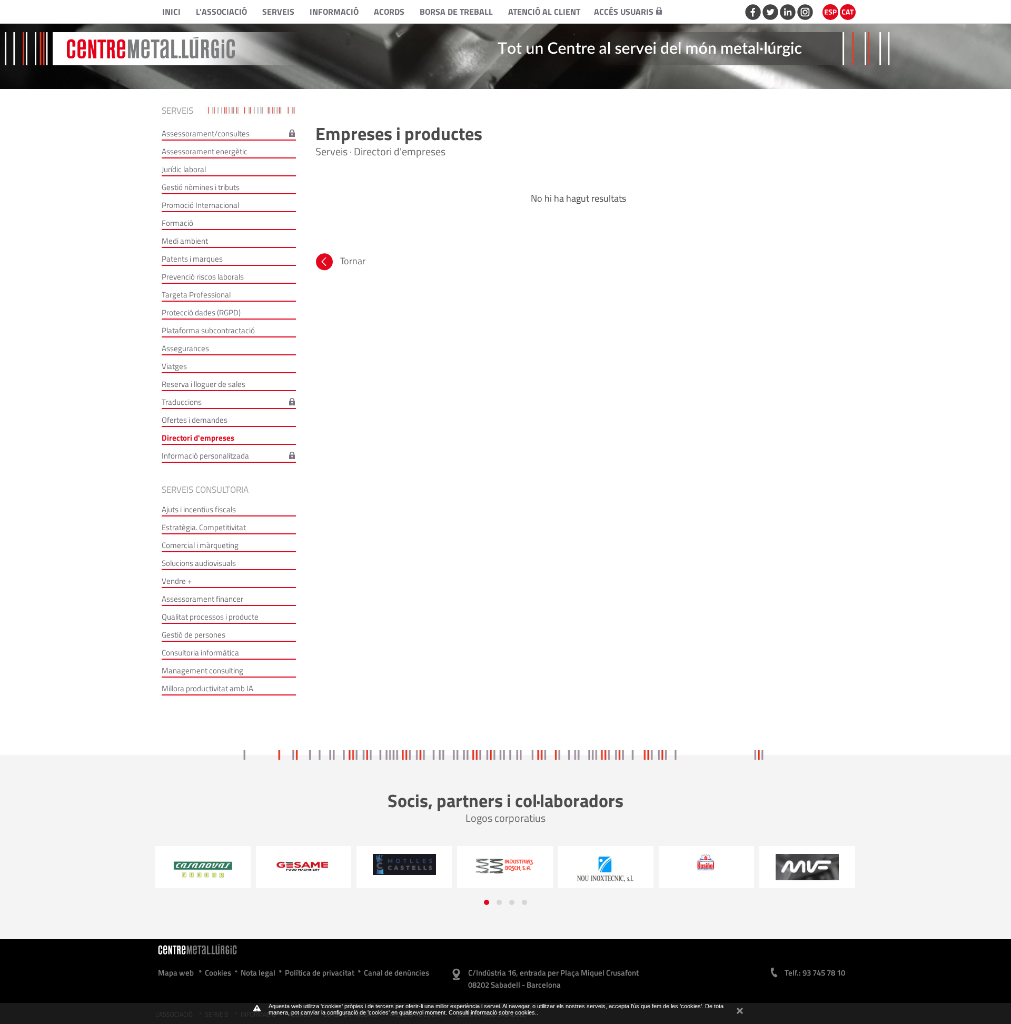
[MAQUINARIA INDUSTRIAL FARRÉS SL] (706, 867)
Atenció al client (544, 11)
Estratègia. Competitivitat (204, 527)
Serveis (278, 11)
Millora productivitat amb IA (207, 688)
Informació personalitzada (205, 456)
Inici (171, 11)
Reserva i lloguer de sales (203, 384)
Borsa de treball (456, 11)
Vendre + (177, 581)
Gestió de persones (193, 635)
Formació (177, 223)
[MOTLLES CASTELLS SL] (303, 864)
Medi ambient (185, 241)
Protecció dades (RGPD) (201, 312)
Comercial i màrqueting (200, 545)
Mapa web (176, 973)
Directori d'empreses (198, 438)
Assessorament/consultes (206, 133)
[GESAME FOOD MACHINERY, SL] (203, 866)
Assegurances (185, 348)
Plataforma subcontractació (208, 330)
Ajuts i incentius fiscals (199, 509)
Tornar (352, 261)
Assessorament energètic (204, 151)
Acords (389, 11)
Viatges (174, 366)
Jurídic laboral (184, 169)
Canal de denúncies (396, 973)
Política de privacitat (319, 973)
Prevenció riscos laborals (203, 277)
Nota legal (258, 973)
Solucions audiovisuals (199, 563)
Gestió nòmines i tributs (201, 187)
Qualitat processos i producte (210, 617)
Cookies (218, 973)
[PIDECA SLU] (807, 866)
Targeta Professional (196, 295)
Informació (334, 11)
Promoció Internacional (200, 205)
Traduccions (182, 402)
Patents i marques (192, 259)
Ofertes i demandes (194, 420)
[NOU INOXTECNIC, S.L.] (505, 870)
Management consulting (202, 670)
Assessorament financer (202, 599)
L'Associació (221, 11)
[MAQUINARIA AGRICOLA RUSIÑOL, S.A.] (605, 862)
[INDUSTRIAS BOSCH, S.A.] (404, 865)
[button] (486, 902)
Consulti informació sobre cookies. (493, 1012)
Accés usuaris (623, 11)
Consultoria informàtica (200, 653)
